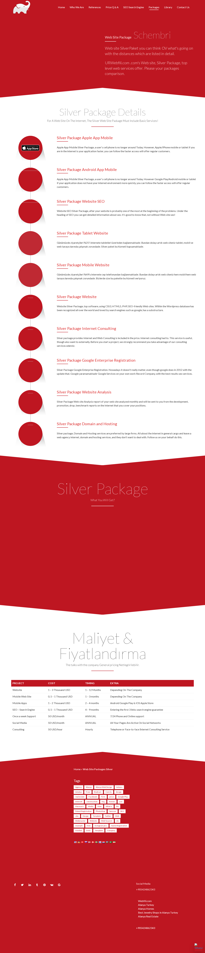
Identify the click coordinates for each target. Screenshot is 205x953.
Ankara (119, 787)
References (95, 7)
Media (90, 806)
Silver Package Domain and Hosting (87, 423)
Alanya (89, 787)
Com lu (109, 792)
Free (88, 792)
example (79, 825)
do (117, 821)
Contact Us (183, 7)
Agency (78, 787)
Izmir (88, 830)
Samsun (112, 811)
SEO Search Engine (133, 7)
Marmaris (79, 806)
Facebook (93, 797)
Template (97, 816)
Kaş (103, 801)
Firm (103, 797)
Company (111, 830)
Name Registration (119, 825)
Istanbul (78, 830)
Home (61, 7)
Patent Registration (83, 811)
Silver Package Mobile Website (83, 264)
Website (93, 821)
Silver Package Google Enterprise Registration (96, 360)
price (111, 797)
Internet (78, 801)
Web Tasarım (106, 821)
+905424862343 (145, 927)
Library (168, 7)
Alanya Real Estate (148, 916)
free (88, 825)
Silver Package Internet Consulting (86, 328)
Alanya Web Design (104, 787)
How (100, 806)
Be (117, 806)
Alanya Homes (146, 908)
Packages (154, 7)
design (119, 792)
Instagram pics (101, 825)
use (120, 801)
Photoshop (100, 811)
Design (86, 816)
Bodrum (97, 792)
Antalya (78, 792)
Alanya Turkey (146, 904)
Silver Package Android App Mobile (87, 169)
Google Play (123, 797)
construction (92, 801)
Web (117, 816)
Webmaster (80, 821)
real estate (79, 797)
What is (109, 806)
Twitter (108, 816)
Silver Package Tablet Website (82, 233)
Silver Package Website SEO (81, 201)
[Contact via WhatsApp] (199, 947)
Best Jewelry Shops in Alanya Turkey (158, 912)
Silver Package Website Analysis (84, 392)
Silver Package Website (77, 296)
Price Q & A (112, 7)
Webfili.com (145, 900)
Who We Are (77, 7)
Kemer (112, 801)
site (76, 816)
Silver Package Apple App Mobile (85, 137)
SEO (122, 811)
